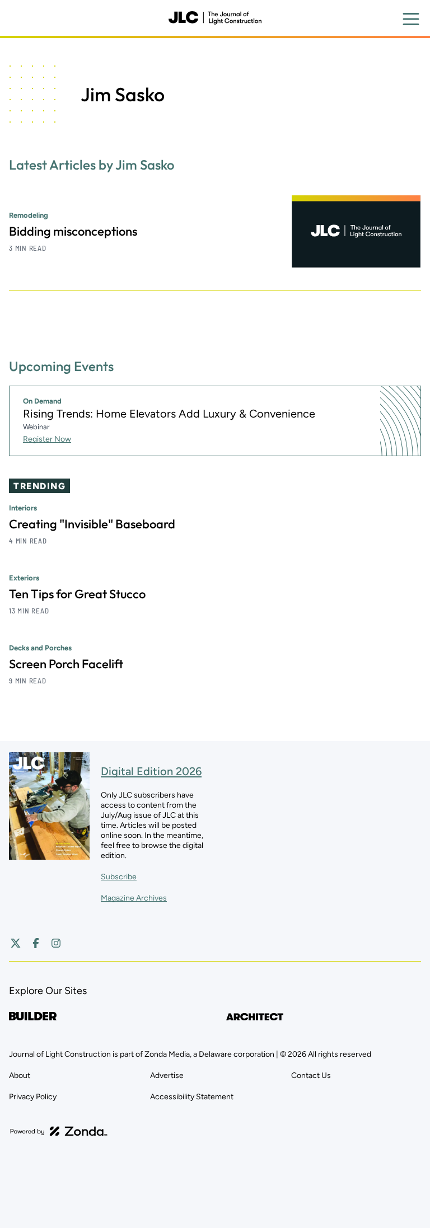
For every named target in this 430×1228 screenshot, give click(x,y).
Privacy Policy (33, 1097)
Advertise (167, 1075)
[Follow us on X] (15, 943)
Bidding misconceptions (73, 231)
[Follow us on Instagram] (56, 943)
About (19, 1075)
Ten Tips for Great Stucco (77, 594)
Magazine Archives (134, 898)
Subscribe (119, 877)
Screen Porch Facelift (66, 664)
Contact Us (311, 1075)
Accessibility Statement (191, 1097)
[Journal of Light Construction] (215, 18)
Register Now (47, 439)
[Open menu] (411, 19)
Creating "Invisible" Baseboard (92, 524)
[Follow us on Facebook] (36, 943)
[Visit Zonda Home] (59, 1131)
